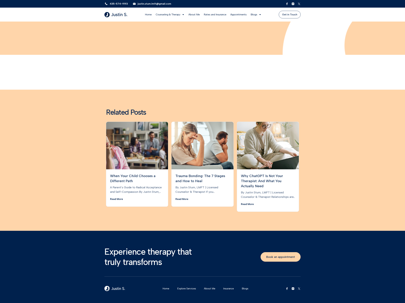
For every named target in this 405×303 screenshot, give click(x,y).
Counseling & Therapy (168, 14)
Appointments (238, 14)
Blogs (254, 14)
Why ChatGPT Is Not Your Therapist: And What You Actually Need (262, 181)
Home (148, 14)
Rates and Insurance (215, 14)
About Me (194, 14)
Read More (116, 199)
